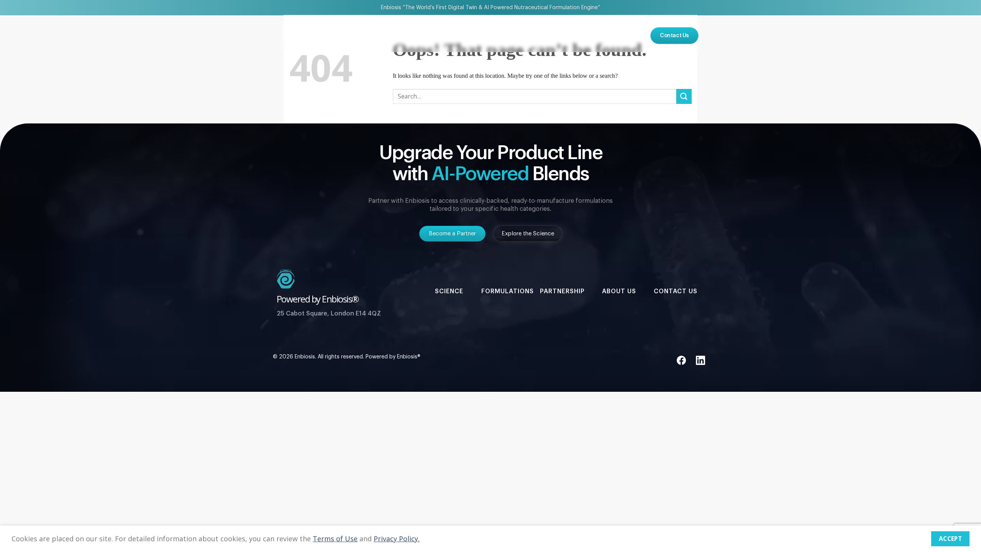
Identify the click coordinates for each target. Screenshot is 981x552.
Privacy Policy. (397, 538)
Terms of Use (335, 538)
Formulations (521, 35)
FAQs (598, 35)
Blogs (628, 35)
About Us (565, 35)
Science (432, 35)
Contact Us (675, 291)
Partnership (474, 35)
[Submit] (684, 96)
